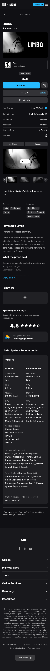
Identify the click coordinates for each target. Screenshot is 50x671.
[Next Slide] (46, 180)
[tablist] (25, 359)
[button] (25, 277)
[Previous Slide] (4, 180)
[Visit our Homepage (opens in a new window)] (25, 298)
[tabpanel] (25, 403)
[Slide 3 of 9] (38, 180)
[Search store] (5, 14)
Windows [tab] (9, 359)
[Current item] (12, 180)
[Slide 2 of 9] (25, 180)
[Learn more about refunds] (46, 114)
